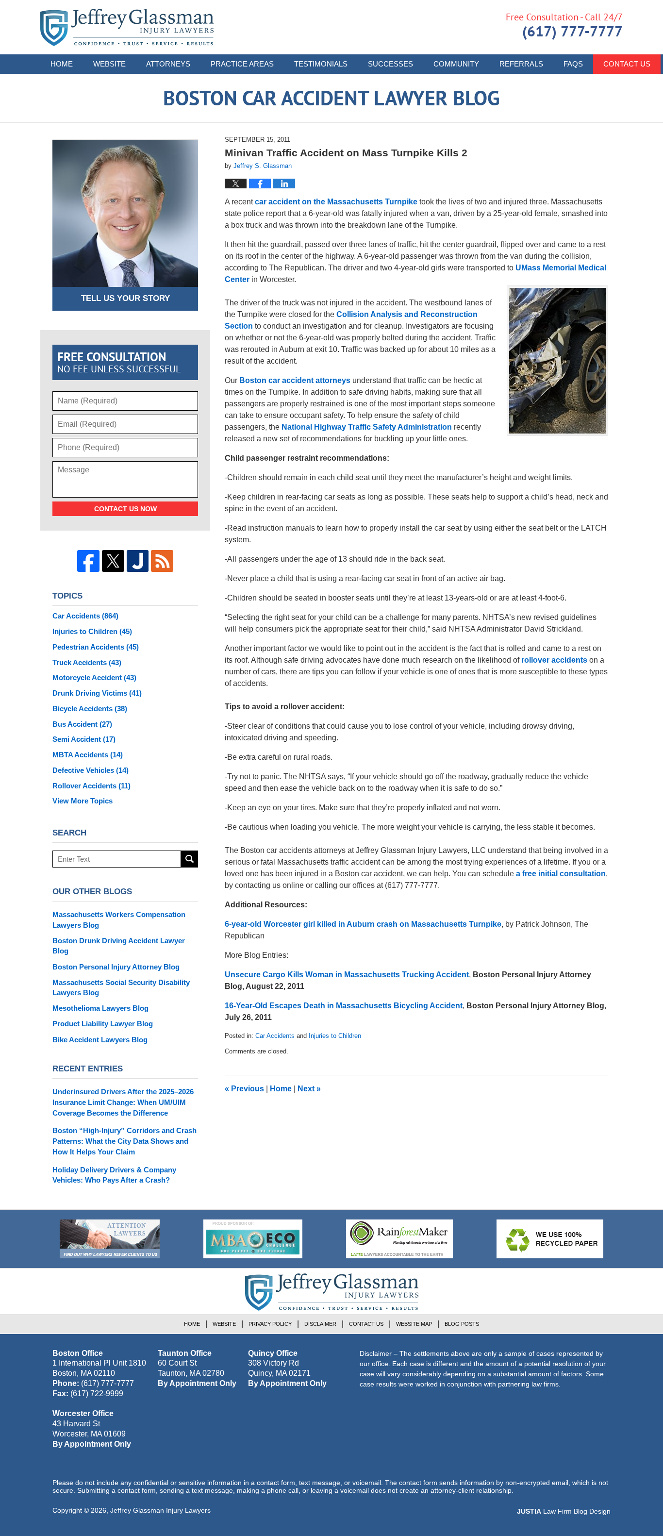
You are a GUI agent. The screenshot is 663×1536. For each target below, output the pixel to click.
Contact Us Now (125, 509)
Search (189, 859)
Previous (244, 1089)
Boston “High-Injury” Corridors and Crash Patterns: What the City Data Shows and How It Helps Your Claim (124, 1141)
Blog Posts (462, 1324)
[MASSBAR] (252, 1238)
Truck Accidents (86, 662)
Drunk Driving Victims (97, 693)
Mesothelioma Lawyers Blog (100, 1008)
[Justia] (138, 561)
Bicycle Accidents (89, 708)
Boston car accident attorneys (294, 380)
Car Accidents (275, 1035)
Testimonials (321, 64)
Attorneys (168, 64)
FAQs (573, 64)
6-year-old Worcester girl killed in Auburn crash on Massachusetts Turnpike (363, 924)
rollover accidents (554, 660)
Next (309, 1089)
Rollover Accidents (91, 786)
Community (456, 64)
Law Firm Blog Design (564, 1511)
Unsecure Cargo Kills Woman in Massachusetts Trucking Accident (347, 974)
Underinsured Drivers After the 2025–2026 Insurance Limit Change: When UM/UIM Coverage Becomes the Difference (123, 1102)
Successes (390, 64)
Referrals (521, 64)
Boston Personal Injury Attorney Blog (116, 967)
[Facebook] (88, 561)
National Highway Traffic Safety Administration (367, 427)
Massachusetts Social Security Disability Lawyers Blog (121, 987)
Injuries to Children (335, 1035)
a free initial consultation (561, 873)
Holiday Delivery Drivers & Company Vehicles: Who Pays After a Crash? (114, 1175)
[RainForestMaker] (399, 1238)
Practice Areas (242, 64)
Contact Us (626, 64)
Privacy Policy (270, 1324)
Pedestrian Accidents (95, 647)
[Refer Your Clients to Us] (110, 1238)
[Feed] (162, 561)
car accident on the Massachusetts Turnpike (336, 202)
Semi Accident (84, 739)
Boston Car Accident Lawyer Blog (127, 27)
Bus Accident (82, 724)
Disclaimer (320, 1324)
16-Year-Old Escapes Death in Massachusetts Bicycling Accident (344, 1006)
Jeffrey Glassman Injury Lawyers (160, 1510)
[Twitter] (113, 561)
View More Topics (82, 801)
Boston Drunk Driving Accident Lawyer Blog (118, 945)
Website (109, 64)
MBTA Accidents (87, 755)
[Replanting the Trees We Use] (550, 1238)
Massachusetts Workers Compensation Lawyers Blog (118, 919)
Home (61, 64)
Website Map (414, 1324)
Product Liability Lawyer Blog (102, 1023)
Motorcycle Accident (94, 677)
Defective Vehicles (90, 770)
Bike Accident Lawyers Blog (100, 1039)
